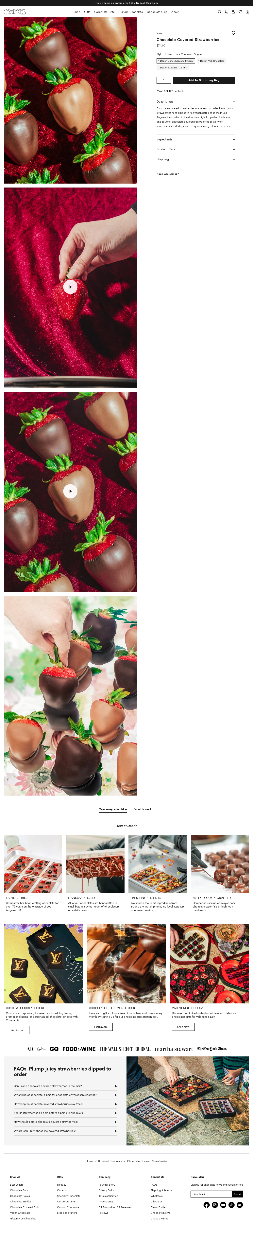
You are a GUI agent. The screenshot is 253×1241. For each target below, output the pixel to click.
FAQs (154, 1185)
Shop (77, 12)
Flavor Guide (158, 1207)
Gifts (87, 12)
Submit (237, 1194)
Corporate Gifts (104, 12)
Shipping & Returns (161, 1190)
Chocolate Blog (160, 1218)
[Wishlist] (240, 11)
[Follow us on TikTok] (231, 1205)
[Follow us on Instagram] (215, 1205)
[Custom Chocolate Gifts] (43, 963)
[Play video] (70, 287)
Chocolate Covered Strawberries (147, 1161)
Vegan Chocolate (20, 1213)
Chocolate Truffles (20, 1201)
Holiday (61, 1185)
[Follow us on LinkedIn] (240, 1205)
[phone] (226, 11)
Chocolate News (160, 1213)
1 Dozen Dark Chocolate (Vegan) (176, 61)
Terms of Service (108, 1196)
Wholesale (157, 1196)
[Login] (233, 11)
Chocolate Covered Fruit (24, 1207)
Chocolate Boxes (20, 1196)
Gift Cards (156, 1201)
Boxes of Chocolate (110, 1161)
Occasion (62, 1190)
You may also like (113, 809)
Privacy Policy (107, 1190)
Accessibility (106, 1201)
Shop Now (183, 1027)
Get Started (17, 1030)
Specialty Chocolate (68, 1196)
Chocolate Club (157, 12)
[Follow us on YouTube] (223, 1205)
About (175, 12)
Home (89, 1161)
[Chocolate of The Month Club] (126, 963)
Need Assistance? (168, 174)
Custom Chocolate (130, 12)
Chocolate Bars (19, 1190)
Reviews (103, 1213)
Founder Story (107, 1185)
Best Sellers (16, 1185)
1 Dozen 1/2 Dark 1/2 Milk (172, 68)
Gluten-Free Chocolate (23, 1218)
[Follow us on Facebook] (206, 1205)
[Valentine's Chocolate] (209, 963)
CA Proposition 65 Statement (115, 1207)
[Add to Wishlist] (233, 33)
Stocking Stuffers (67, 1213)
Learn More (101, 1027)
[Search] (219, 11)
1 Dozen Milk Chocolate (211, 61)
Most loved (142, 809)
